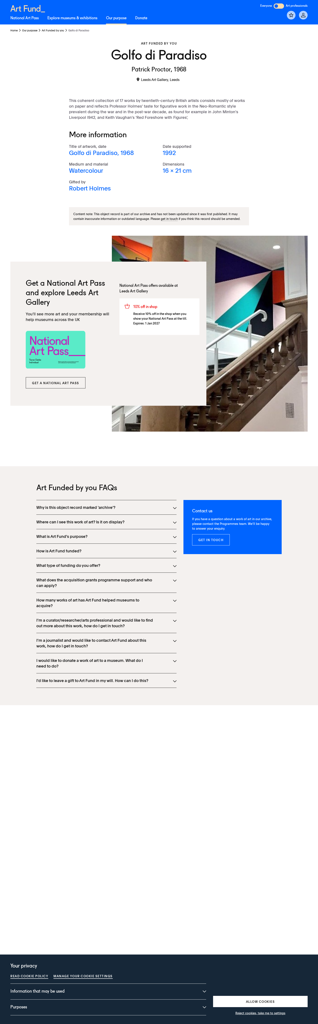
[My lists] (291, 15)
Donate (141, 18)
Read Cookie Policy (29, 976)
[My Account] (303, 15)
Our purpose (116, 18)
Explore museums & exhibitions (72, 18)
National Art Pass (24, 18)
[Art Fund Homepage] (27, 7)
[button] (55, 383)
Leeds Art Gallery (133, 291)
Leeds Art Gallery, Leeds (160, 79)
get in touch (169, 218)
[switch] (279, 6)
